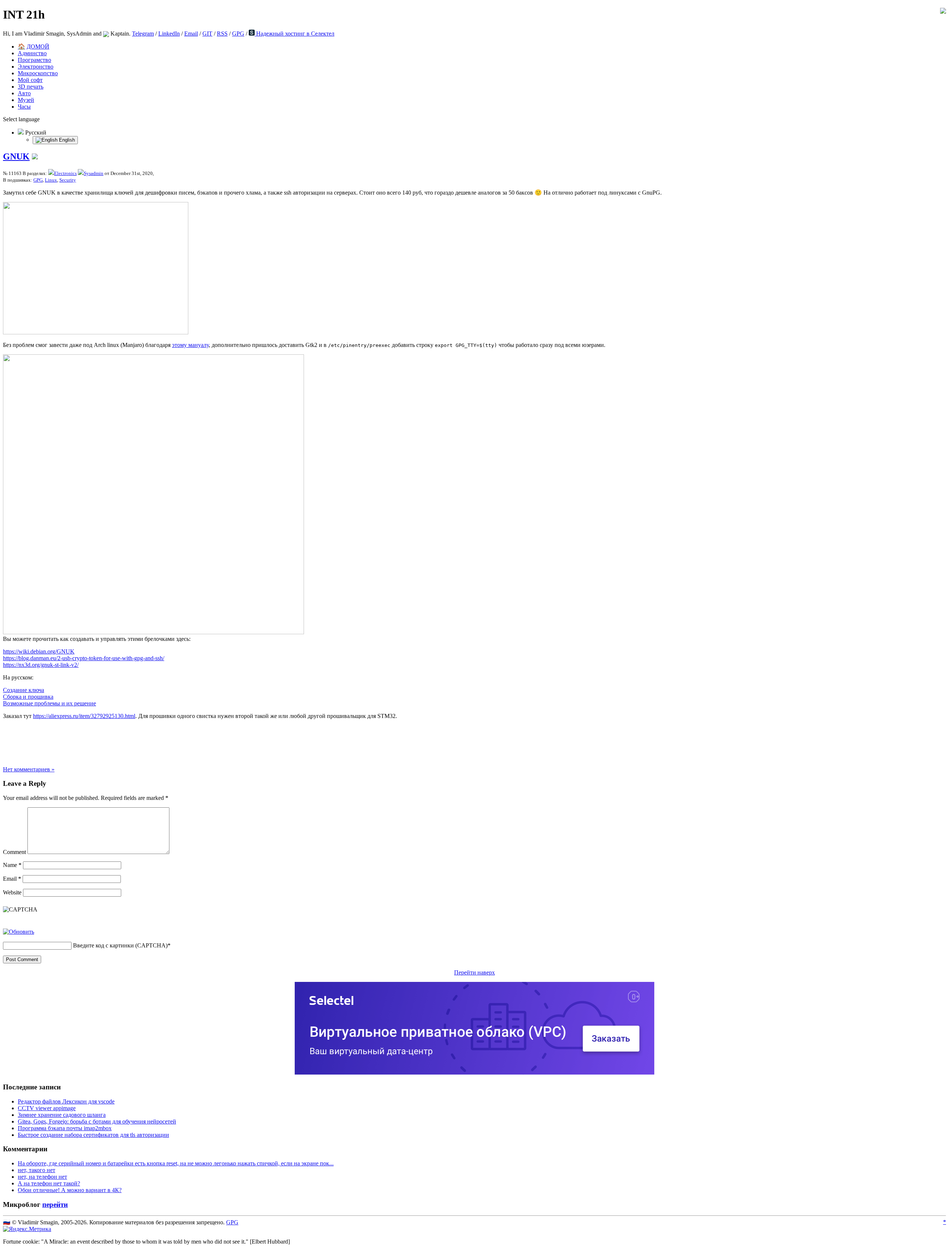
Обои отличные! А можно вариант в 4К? (70, 1190)
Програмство (34, 60)
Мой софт (30, 80)
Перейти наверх (474, 972)
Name (12, 865)
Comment (14, 852)
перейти (55, 1204)
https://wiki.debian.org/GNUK (39, 651)
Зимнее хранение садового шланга (62, 1115)
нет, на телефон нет (42, 1177)
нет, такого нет (36, 1170)
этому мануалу (190, 345)
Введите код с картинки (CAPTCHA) (120, 945)
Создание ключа (23, 690)
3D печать (30, 86)
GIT (207, 33)
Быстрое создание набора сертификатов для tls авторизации (93, 1135)
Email (191, 33)
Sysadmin (93, 173)
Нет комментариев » (28, 769)
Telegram (143, 33)
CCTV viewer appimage (47, 1108)
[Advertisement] (474, 742)
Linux (51, 180)
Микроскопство (38, 73)
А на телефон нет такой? (49, 1183)
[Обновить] (18, 932)
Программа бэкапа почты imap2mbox (65, 1128)
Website (12, 892)
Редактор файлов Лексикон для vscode (66, 1101)
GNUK (16, 156)
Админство (32, 53)
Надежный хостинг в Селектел (294, 33)
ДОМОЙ (38, 46)
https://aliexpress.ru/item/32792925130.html (84, 716)
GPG (238, 33)
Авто (24, 93)
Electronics (65, 173)
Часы (24, 106)
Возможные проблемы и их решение (49, 703)
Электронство (35, 66)
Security (67, 180)
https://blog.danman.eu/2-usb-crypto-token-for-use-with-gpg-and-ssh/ (83, 658)
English (66, 140)
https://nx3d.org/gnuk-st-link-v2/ (41, 665)
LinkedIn (169, 33)
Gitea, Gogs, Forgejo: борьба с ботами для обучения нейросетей (97, 1121)
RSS (222, 33)
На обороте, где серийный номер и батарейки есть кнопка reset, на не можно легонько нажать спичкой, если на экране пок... (176, 1163)
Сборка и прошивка (28, 697)
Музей (26, 100)
